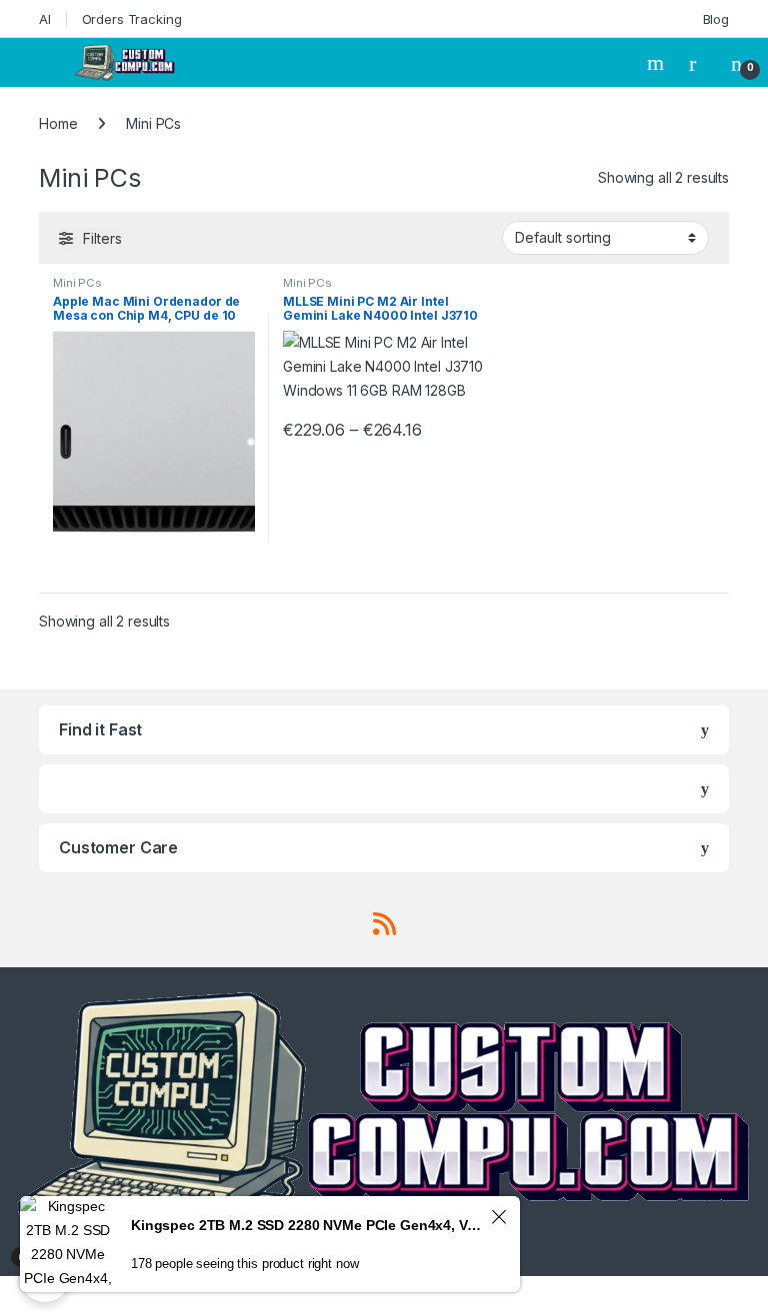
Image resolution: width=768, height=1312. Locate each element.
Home (58, 123)
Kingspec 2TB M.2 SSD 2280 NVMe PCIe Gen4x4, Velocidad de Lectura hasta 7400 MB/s (308, 1225)
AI (45, 19)
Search (658, 63)
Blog (716, 19)
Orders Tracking (132, 19)
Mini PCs (77, 283)
